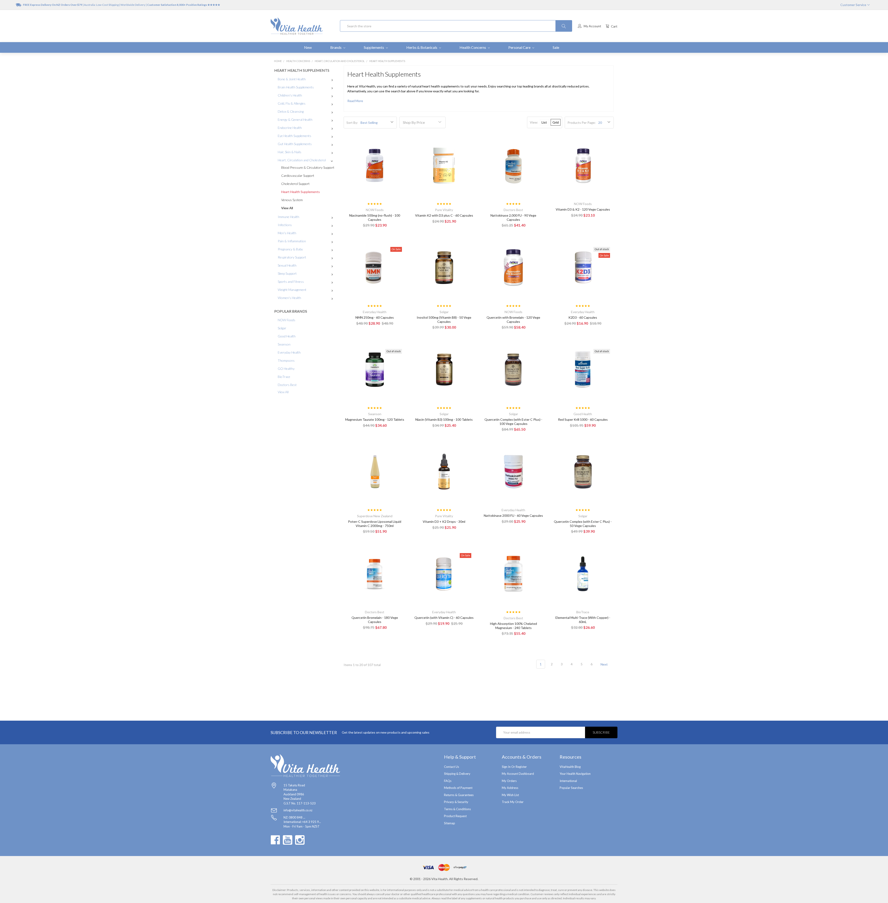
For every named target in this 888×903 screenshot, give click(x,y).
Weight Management (292, 290)
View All (287, 208)
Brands (336, 47)
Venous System (292, 200)
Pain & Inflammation (292, 241)
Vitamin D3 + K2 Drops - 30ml (444, 521)
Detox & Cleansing (291, 111)
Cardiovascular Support (297, 175)
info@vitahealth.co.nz (298, 810)
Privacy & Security (456, 802)
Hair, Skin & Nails (289, 152)
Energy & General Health (295, 119)
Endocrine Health (290, 128)
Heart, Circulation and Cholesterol (302, 160)
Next (604, 664)
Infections (285, 225)
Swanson (284, 344)
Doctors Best (287, 385)
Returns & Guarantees (459, 795)
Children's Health (290, 95)
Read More (355, 101)
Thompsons (286, 360)
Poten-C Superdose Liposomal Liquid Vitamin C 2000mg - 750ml (374, 524)
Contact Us (451, 767)
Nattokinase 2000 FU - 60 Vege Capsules (513, 515)
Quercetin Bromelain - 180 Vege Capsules (375, 620)
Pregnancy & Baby (290, 249)
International (568, 781)
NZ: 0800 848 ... (294, 817)
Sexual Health (287, 265)
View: (534, 122)
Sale (556, 47)
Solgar (282, 328)
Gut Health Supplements (295, 144)
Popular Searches (571, 788)
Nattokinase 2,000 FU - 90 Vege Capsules (513, 217)
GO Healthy (286, 369)
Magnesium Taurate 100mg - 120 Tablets (374, 419)
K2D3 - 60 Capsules (582, 317)
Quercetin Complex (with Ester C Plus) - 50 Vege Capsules (583, 524)
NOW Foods (286, 320)
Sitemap (449, 823)
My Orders (509, 781)
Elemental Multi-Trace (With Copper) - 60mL (582, 620)
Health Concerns (473, 47)
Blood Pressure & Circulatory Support (307, 167)
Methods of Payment (458, 788)
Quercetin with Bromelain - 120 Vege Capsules (513, 319)
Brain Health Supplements (296, 87)
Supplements (374, 47)
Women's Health (289, 298)
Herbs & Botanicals (422, 47)
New (308, 47)
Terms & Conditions (457, 809)
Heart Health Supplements (300, 192)
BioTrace (284, 377)
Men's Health (287, 233)
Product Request (455, 816)
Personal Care (519, 47)
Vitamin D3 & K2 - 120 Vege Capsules (583, 209)
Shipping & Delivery (457, 773)
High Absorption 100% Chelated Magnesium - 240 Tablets (513, 626)
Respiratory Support (292, 257)
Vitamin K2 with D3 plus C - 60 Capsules (444, 215)
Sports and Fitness (291, 281)
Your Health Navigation (575, 773)
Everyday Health (289, 352)
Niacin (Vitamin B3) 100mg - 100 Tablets (444, 419)
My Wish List (510, 795)
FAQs (447, 781)
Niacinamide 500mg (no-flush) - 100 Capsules (374, 217)
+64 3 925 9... (311, 822)
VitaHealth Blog (570, 767)
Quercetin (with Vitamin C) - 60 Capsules (444, 618)
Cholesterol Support (295, 184)
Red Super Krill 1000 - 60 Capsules (583, 419)
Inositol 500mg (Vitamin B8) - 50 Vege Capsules (444, 319)
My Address (510, 788)
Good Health (287, 336)
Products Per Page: (581, 123)
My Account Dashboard (518, 773)
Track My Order (513, 802)
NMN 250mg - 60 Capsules (374, 317)
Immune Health (288, 217)
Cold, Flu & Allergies (291, 103)
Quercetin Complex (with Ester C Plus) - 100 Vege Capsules (513, 421)
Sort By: (352, 123)
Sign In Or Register (514, 767)
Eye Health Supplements (294, 136)
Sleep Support (287, 273)
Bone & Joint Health (292, 79)
